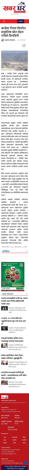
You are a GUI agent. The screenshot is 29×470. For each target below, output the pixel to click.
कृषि (14, 443)
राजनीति (24, 440)
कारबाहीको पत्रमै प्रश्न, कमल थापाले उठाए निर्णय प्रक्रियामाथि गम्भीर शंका (14, 301)
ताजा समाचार (7, 294)
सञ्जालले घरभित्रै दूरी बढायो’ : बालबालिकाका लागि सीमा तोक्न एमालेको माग (14, 375)
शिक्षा (24, 437)
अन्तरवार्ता (14, 437)
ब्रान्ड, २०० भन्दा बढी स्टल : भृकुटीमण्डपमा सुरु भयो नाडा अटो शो (13, 321)
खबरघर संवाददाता (10, 40)
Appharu (21, 468)
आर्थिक (5, 443)
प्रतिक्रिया (6, 251)
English (20, 21)
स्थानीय (14, 440)
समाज (4, 440)
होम (5, 437)
